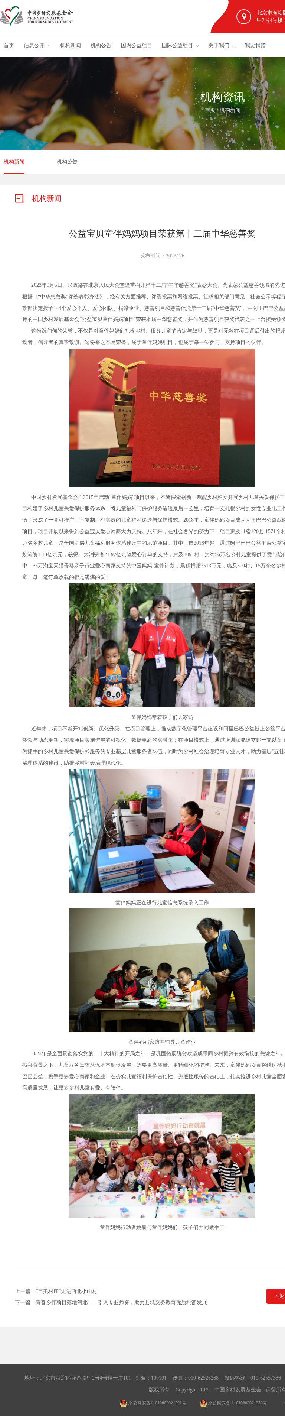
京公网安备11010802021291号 (156, 1403)
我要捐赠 (255, 45)
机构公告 (101, 45)
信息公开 (34, 45)
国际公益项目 (177, 45)
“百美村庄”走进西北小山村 (66, 1291)
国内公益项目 (136, 45)
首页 (9, 45)
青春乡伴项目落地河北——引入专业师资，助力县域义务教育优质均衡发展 (121, 1302)
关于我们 (219, 45)
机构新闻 (70, 45)
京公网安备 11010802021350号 (237, 1403)
